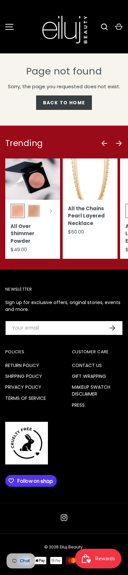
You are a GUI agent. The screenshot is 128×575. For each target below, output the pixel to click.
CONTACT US (87, 365)
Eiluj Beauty (71, 547)
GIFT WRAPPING (89, 376)
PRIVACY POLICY (23, 387)
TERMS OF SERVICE (25, 398)
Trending (24, 143)
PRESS (78, 405)
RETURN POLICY (22, 365)
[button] (119, 27)
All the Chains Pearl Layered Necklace (86, 216)
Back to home (64, 102)
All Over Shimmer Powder (22, 233)
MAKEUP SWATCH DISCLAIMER (91, 390)
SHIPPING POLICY (23, 376)
